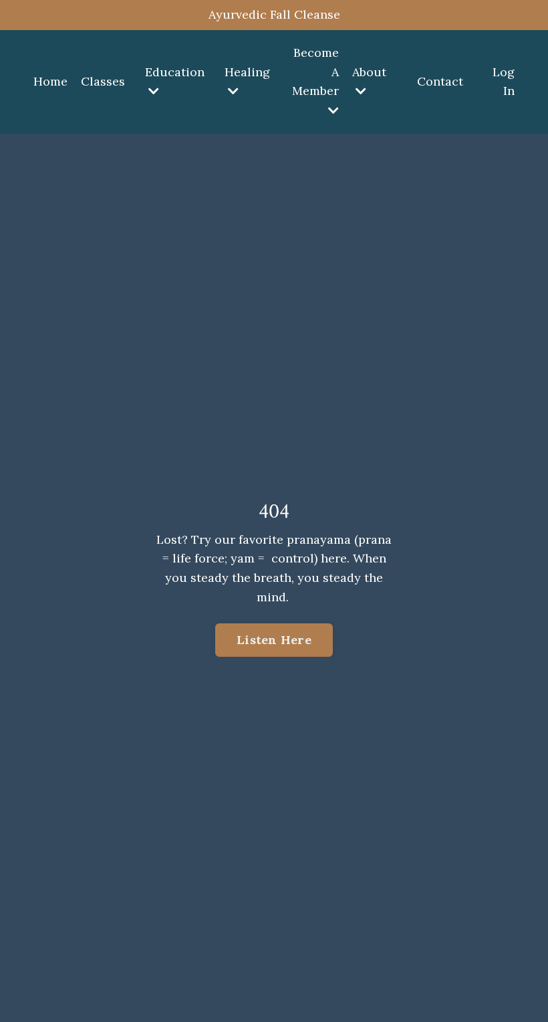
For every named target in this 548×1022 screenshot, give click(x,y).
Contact (440, 81)
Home (50, 81)
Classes (103, 81)
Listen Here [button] (274, 639)
